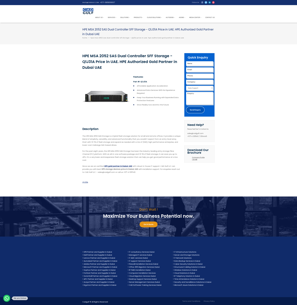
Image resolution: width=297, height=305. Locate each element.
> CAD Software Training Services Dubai (144, 285)
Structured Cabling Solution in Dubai (189, 267)
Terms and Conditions (191, 301)
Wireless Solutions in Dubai (185, 270)
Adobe (181, 17)
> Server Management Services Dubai (144, 282)
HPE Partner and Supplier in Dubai (98, 252)
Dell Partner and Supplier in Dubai (98, 255)
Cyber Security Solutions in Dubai (188, 264)
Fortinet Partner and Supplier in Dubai (100, 273)
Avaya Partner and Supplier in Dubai (99, 282)
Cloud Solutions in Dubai (184, 273)
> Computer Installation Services (142, 273)
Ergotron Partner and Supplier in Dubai (100, 285)
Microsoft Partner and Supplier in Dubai (100, 267)
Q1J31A (85, 182)
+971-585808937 (107, 2)
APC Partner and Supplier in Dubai (98, 279)
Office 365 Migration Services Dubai (144, 267)
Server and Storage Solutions (186, 255)
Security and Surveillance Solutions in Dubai (192, 282)
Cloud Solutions (154, 17)
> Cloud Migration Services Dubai (142, 276)
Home (84, 38)
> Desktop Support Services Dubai (142, 279)
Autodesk (170, 17)
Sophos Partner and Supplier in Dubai (99, 270)
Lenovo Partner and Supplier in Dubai (99, 258)
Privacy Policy (209, 301)
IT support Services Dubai (140, 261)
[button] (6, 298)
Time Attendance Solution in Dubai (189, 279)
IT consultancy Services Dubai (141, 252)
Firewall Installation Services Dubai (143, 264)
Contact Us (210, 17)
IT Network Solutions (183, 258)
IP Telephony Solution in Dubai (187, 276)
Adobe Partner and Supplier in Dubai (99, 264)
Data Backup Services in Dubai (187, 261)
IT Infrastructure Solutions (185, 252)
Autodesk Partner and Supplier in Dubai (100, 261)
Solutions (124, 17)
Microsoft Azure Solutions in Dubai (188, 285)
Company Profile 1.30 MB (198, 158)
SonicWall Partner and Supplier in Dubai (100, 276)
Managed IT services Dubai (140, 255)
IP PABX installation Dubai (139, 270)
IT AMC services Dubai (138, 258)
